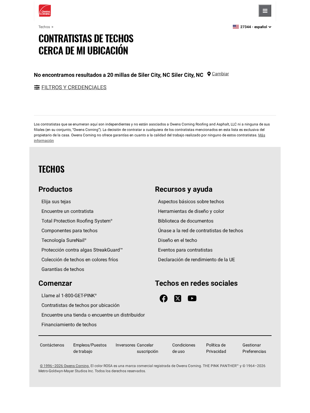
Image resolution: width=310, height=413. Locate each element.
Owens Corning (45, 11)
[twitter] (178, 298)
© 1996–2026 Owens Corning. (65, 365)
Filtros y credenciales (74, 87)
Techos (44, 26)
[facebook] (164, 298)
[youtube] (192, 298)
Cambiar (220, 73)
